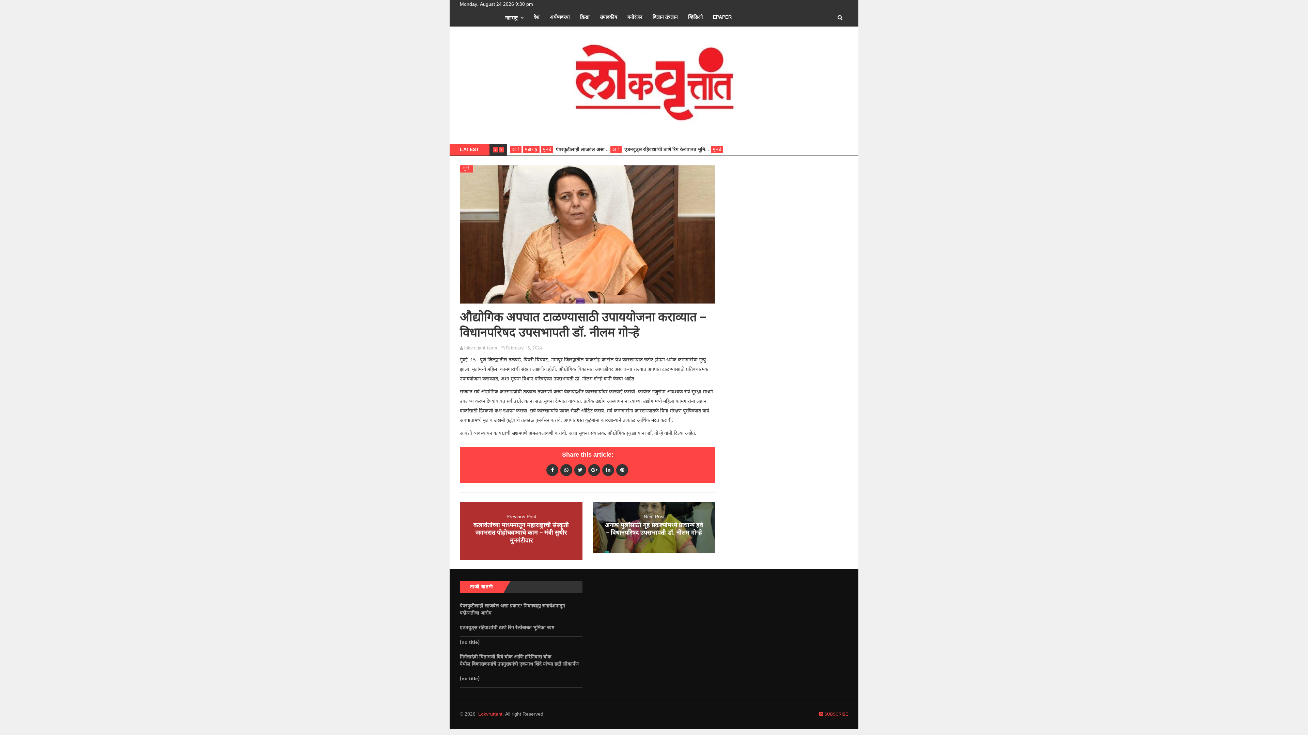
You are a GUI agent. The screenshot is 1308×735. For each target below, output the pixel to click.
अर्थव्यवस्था (560, 17)
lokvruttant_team (480, 348)
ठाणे (516, 149)
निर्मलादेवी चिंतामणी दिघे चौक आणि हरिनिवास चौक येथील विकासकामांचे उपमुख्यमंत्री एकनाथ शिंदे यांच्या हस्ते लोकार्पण (520, 661)
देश (537, 17)
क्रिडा (585, 17)
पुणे (466, 169)
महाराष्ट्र (511, 18)
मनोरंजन (634, 17)
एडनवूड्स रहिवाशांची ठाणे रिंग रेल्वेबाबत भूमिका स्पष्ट (672, 150)
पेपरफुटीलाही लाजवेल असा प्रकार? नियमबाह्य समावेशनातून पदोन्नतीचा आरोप (512, 610)
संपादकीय (608, 17)
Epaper (722, 17)
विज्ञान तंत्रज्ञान (665, 17)
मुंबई (547, 149)
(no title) (470, 642)
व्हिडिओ (695, 17)
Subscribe (835, 714)
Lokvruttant (490, 714)
